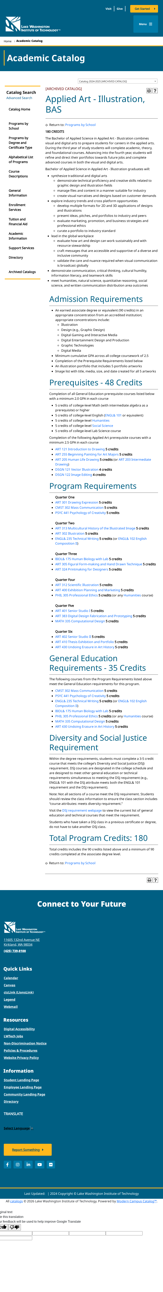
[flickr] (51, 1164)
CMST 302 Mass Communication (79, 507)
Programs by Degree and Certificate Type (20, 143)
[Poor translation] (14, 1227)
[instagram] (18, 1164)
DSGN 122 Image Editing (73, 474)
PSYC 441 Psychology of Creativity (80, 513)
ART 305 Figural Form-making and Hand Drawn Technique (98, 564)
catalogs (16, 1201)
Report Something (26, 1150)
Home (8, 41)
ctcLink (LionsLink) (19, 992)
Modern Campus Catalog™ (137, 1201)
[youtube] (39, 1164)
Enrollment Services (17, 207)
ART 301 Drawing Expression (76, 502)
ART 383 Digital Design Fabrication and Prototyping (93, 616)
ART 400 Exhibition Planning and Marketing (87, 590)
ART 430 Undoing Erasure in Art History (84, 647)
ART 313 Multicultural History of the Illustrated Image (95, 528)
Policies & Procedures (20, 1050)
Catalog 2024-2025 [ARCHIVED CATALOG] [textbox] (103, 81)
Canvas (9, 985)
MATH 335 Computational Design (80, 621)
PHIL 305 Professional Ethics (76, 595)
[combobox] (117, 81)
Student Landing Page (21, 1080)
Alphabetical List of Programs (21, 159)
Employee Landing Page (23, 1087)
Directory (16, 257)
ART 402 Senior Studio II (73, 636)
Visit (109, 9)
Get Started (142, 9)
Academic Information (18, 236)
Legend (9, 999)
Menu (143, 24)
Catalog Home (19, 109)
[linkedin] (28, 1164)
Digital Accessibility (19, 1029)
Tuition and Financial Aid (18, 221)
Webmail (11, 1006)
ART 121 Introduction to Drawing (80, 449)
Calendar (11, 978)
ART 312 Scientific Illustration (77, 585)
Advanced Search (19, 98)
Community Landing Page (24, 1094)
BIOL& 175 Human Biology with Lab (81, 559)
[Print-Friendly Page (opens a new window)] (149, 90)
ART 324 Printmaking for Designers (81, 569)
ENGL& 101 (113, 415)
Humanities (101, 420)
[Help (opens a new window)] (155, 90)
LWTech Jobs (13, 1036)
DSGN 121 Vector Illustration (76, 469)
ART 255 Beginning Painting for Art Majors (87, 454)
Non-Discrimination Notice (25, 1043)
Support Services (21, 248)
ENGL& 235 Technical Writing (77, 538)
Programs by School (18, 126)
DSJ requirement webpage (82, 810)
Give (120, 9)
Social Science (102, 425)
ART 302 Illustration (69, 533)
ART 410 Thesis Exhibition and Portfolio (84, 642)
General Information (18, 192)
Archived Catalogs (22, 272)
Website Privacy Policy (21, 1057)
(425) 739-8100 (15, 951)
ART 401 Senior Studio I (72, 611)
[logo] (33, 24)
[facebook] (7, 1164)
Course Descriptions (18, 173)
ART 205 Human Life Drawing (77, 459)
